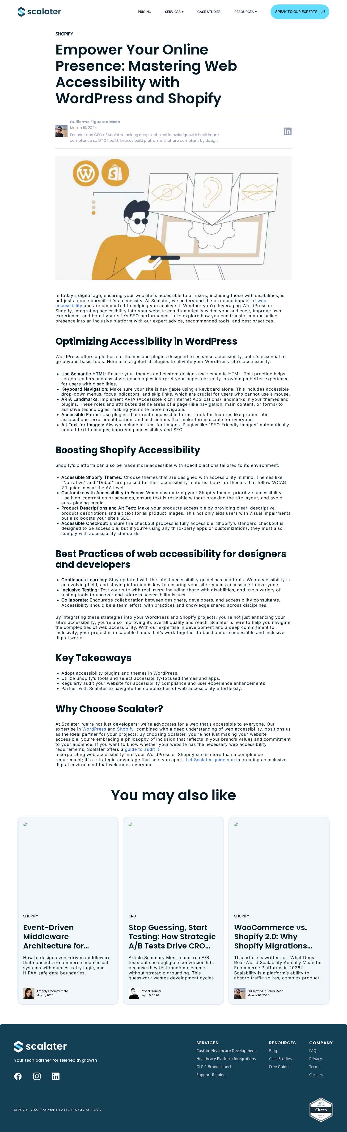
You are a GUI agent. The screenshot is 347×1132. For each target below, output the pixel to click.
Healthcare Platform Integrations (226, 1058)
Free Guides (279, 1066)
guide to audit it (142, 749)
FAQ (313, 1050)
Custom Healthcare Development (226, 1050)
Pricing (144, 12)
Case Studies (208, 12)
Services (174, 12)
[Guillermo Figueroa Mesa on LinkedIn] (288, 131)
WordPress (94, 729)
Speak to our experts (296, 11)
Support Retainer (211, 1074)
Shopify (64, 33)
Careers (316, 1074)
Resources (245, 12)
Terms (314, 1066)
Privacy (315, 1058)
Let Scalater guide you (210, 759)
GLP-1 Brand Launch (214, 1066)
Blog (273, 1050)
